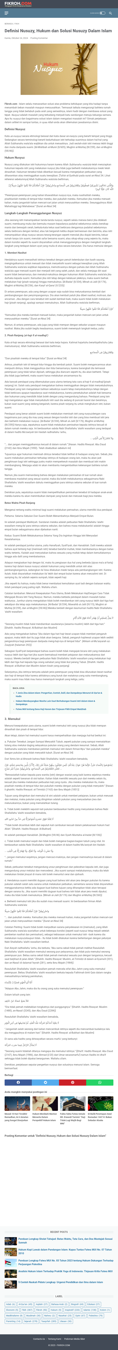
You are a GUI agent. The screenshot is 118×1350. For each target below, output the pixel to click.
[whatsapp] (99, 1082)
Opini (80, 1315)
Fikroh (41, 1310)
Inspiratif (72, 1310)
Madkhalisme (14, 1315)
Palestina (96, 1315)
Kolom (105, 1310)
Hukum (56, 1310)
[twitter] (45, 1082)
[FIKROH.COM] (20, 4)
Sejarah (30, 1321)
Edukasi (93, 1304)
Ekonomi (12, 1310)
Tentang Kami (54, 1339)
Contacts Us (39, 1339)
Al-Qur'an (25, 1304)
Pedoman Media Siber (74, 1339)
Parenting (13, 1321)
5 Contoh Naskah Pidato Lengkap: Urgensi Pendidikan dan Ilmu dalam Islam (60, 1282)
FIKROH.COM (63, 1345)
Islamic (89, 1310)
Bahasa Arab (59, 1304)
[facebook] (18, 1082)
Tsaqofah (48, 1321)
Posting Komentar (39, 38)
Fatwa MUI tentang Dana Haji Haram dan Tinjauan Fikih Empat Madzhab (51, 709)
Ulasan (66, 1321)
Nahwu (49, 1315)
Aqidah (42, 1304)
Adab (10, 1304)
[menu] (8, 13)
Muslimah (33, 1315)
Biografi (77, 1304)
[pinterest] (72, 1082)
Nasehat (65, 1315)
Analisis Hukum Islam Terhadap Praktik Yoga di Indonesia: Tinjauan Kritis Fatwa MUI (65, 1271)
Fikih (27, 1310)
